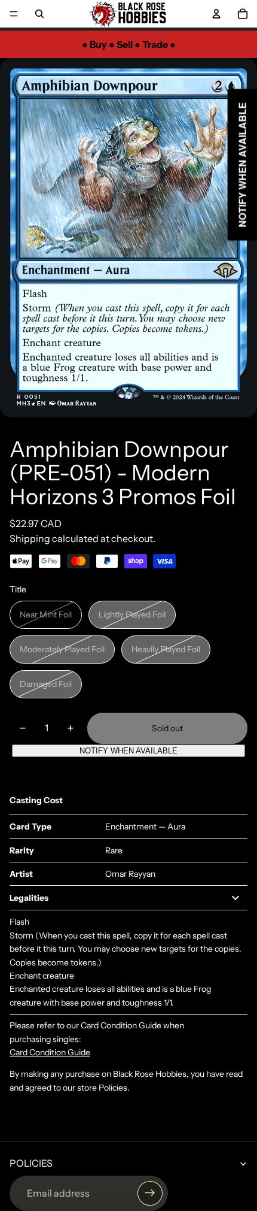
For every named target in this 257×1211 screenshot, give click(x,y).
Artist (21, 873)
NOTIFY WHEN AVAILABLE (128, 750)
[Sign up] (150, 1193)
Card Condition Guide (50, 1052)
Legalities (29, 897)
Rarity (22, 850)
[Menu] (13, 14)
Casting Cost (36, 800)
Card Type (30, 826)
